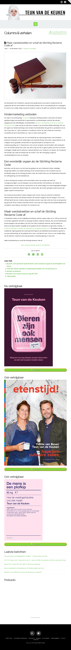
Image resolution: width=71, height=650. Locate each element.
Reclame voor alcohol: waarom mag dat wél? (22, 274)
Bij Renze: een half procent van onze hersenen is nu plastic (22, 572)
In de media (45, 638)
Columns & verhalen (29, 48)
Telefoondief (11, 276)
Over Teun (9, 638)
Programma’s (55, 638)
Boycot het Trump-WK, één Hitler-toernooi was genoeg (22, 564)
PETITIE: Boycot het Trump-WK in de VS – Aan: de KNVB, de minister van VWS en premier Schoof (35, 560)
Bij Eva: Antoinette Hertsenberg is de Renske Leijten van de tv (24, 568)
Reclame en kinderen (14, 271)
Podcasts (32, 638)
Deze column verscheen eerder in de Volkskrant (35, 245)
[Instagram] (61, 2)
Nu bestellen (36, 370)
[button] (35, 24)
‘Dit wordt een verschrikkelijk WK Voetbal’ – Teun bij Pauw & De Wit (25, 556)
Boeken (38, 638)
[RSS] (65, 2)
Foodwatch (25, 118)
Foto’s (63, 638)
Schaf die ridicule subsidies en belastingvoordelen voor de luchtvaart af (32, 269)
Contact (36, 639)
